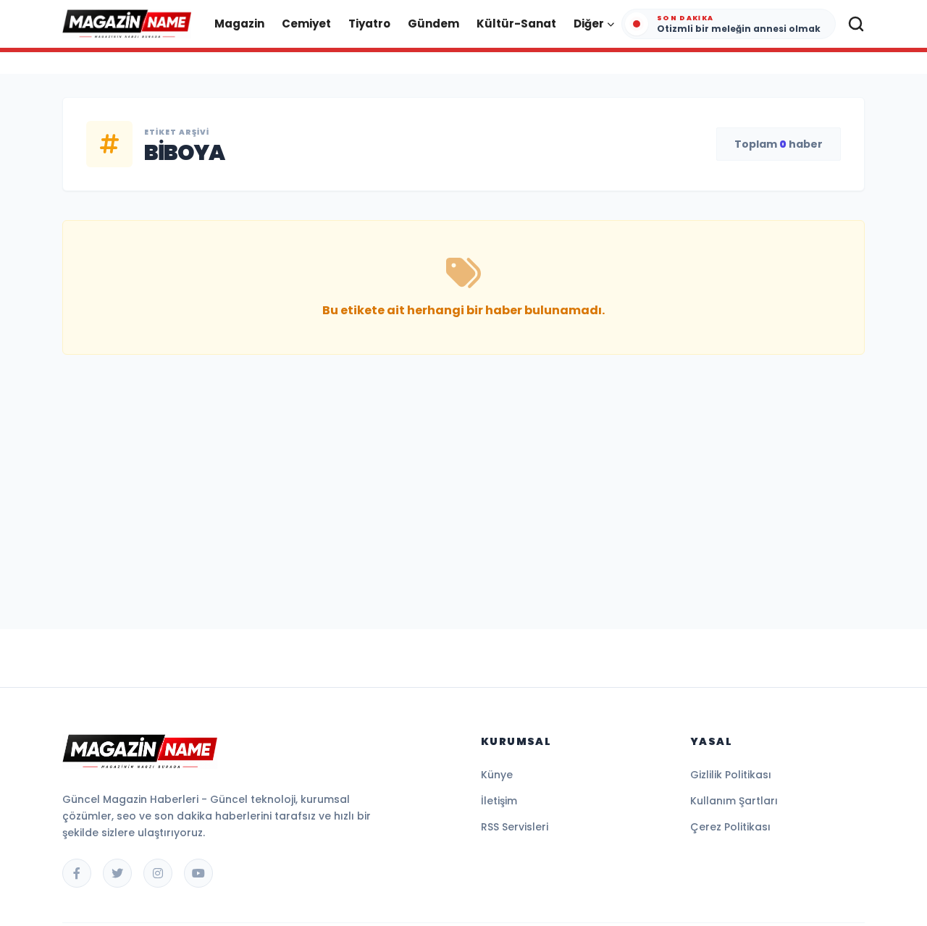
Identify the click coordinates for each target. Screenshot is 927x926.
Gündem (433, 23)
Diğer (589, 23)
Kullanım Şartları (734, 801)
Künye (497, 774)
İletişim (499, 801)
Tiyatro (369, 23)
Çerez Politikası (730, 827)
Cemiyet (306, 23)
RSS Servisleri (514, 827)
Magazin (239, 23)
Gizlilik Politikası (730, 774)
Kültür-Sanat (516, 23)
